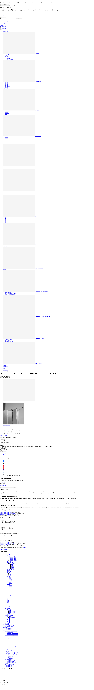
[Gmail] (48, 468)
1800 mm (6, 221)
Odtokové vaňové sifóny (9, 341)
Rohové (6, 192)
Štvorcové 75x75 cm (12, 557)
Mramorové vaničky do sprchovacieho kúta (14, 644)
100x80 (10, 585)
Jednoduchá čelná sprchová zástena (13, 650)
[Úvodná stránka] (3, 28)
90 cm (12, 565)
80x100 (10, 579)
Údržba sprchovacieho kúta (9, 664)
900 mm (6, 83)
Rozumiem (7, 4)
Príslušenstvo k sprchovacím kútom (11, 631)
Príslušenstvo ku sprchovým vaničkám (11, 635)
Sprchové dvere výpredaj (11, 647)
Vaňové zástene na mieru (11, 660)
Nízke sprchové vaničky (11, 645)
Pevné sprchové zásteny (9, 59)
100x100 (10, 586)
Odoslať (22, 545)
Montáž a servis (5, 21)
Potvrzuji (2, 12)
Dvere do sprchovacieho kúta (10, 646)
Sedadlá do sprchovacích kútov (10, 293)
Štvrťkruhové (7, 54)
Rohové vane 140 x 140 (13, 611)
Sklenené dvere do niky (11, 649)
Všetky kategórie (3, 549)
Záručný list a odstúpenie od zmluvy (9, 676)
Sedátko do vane (10, 656)
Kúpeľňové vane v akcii (11, 658)
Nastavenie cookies (6, 677)
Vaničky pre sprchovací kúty (10, 642)
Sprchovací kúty (5, 553)
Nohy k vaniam (7, 340)
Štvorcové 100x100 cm (13, 560)
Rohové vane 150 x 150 (13, 612)
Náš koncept (5, 675)
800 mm (6, 82)
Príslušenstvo (5, 269)
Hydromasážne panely (8, 628)
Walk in (6, 57)
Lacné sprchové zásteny (9, 661)
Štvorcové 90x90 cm (12, 559)
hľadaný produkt (3, 18)
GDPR (24, 547)
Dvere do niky (7, 58)
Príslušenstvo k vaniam (9, 636)
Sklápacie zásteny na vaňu (9, 625)
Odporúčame (5, 641)
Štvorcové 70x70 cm (12, 556)
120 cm (12, 568)
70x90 (10, 575)
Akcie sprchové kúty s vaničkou (12, 654)
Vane (3, 168)
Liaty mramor (7, 166)
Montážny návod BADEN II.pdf (6, 512)
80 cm (12, 564)
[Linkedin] (48, 462)
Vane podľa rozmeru (8, 615)
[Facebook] (48, 461)
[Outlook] (48, 472)
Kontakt (4, 22)
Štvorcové (6, 55)
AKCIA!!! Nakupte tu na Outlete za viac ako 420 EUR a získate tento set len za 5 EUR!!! (15, 13)
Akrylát (6, 167)
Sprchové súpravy (8, 292)
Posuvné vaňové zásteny (9, 626)
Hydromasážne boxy (8, 629)
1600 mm (6, 219)
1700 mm (6, 220)
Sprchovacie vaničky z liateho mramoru (14, 643)
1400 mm (6, 217)
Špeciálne (6, 194)
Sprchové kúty (5, 31)
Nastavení (2, 4)
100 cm (12, 566)
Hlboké (6, 114)
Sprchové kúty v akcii (8, 666)
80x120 (10, 580)
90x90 (10, 582)
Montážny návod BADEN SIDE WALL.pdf (8, 513)
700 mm (6, 87)
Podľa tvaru (7, 554)
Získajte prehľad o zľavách (5, 545)
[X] (48, 464)
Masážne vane (7, 663)
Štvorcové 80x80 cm (12, 558)
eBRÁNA (5, 689)
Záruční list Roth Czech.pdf (5, 514)
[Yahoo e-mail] (48, 470)
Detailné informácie (3, 435)
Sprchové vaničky (6, 88)
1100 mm (6, 143)
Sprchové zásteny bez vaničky (12, 662)
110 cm (12, 567)
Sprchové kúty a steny (8, 665)
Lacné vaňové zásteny (9, 659)
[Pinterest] (48, 466)
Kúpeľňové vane (8, 655)
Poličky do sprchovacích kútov (10, 294)
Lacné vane (9, 657)
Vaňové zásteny (5, 245)
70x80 (10, 574)
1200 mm (6, 85)
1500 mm (6, 218)
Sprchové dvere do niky (11, 648)
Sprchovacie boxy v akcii (9, 651)
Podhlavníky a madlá (8, 339)
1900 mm (6, 222)
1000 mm (6, 84)
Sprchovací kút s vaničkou (9, 653)
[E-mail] (48, 474)
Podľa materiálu (7, 604)
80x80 (10, 577)
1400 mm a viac (7, 86)
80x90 (10, 578)
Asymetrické (7, 193)
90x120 (10, 583)
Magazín (4, 20)
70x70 (10, 573)
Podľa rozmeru (12, 563)
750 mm (8, 597)
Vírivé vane (7, 623)
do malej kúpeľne (12, 617)
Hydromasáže (5, 246)
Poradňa (4, 23)
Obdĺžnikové (7, 56)
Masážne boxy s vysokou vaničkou (13, 652)
